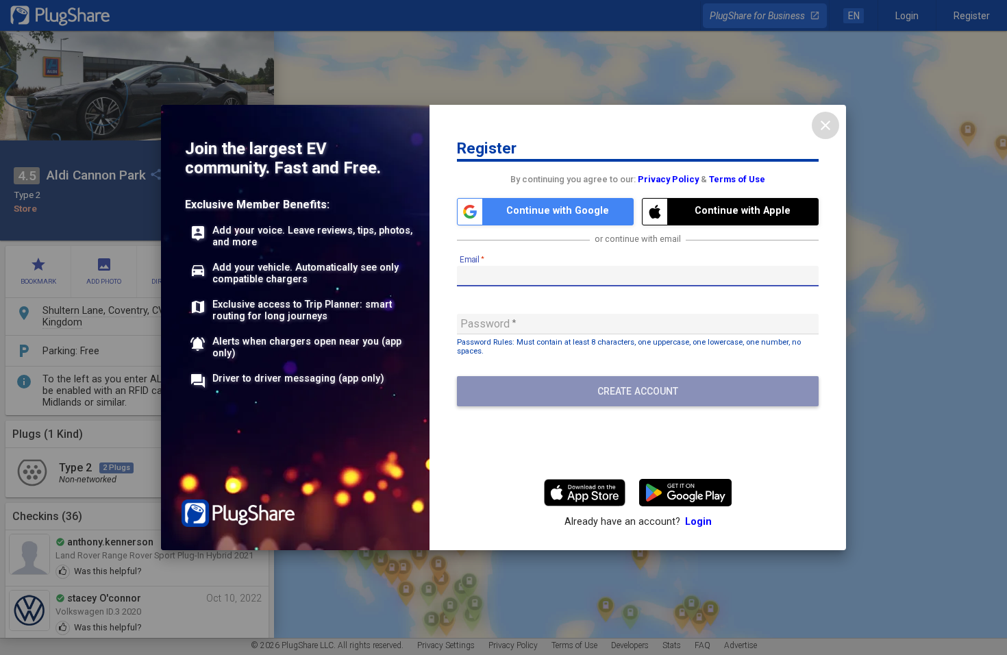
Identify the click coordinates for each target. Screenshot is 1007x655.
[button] (545, 211)
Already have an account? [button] (638, 522)
